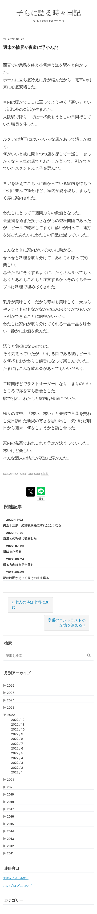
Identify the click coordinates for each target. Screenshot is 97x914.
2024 (11, 700)
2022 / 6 (17, 748)
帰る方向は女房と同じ (18, 564)
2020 (10, 787)
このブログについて (18, 885)
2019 (10, 794)
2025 (10, 693)
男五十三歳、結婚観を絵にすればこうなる (32, 525)
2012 (10, 846)
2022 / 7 (17, 744)
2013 (10, 839)
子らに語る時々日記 (48, 13)
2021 (10, 779)
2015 (10, 824)
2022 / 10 (17, 729)
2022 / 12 (17, 720)
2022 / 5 (17, 753)
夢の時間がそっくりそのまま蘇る (26, 578)
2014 (10, 831)
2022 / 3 (17, 763)
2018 (10, 802)
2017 (10, 809)
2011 (10, 853)
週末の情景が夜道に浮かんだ (30, 47)
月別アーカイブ (17, 672)
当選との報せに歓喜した (20, 538)
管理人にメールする (15, 878)
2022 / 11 (17, 724)
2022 (11, 715)
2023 (10, 707)
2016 (10, 816)
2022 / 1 (17, 772)
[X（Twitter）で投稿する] (30, 492)
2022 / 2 (17, 767)
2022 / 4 (17, 758)
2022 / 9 (17, 734)
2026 (10, 685)
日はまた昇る (12, 551)
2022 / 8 (17, 739)
